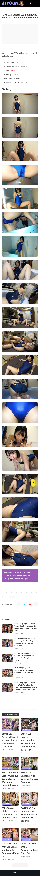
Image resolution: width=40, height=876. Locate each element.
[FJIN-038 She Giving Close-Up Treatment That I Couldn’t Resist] (10, 799)
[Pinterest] (30, 604)
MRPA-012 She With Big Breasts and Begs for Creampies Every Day (10, 850)
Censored (7, 729)
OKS (13, 70)
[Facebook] (19, 604)
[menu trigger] (36, 3)
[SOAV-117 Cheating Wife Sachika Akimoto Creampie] (29, 763)
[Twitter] (24, 604)
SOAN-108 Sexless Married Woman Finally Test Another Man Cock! (10, 740)
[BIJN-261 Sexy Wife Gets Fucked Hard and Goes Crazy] (29, 834)
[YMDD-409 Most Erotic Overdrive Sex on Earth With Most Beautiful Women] (10, 763)
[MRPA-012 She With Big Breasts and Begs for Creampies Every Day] (10, 834)
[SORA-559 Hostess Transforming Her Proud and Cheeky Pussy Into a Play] (29, 724)
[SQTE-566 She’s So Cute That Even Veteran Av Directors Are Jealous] (29, 799)
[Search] (31, 3)
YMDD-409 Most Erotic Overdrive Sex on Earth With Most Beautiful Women (10, 778)
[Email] (35, 604)
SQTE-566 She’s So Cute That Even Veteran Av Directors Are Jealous (29, 814)
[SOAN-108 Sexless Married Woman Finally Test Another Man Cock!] (10, 724)
